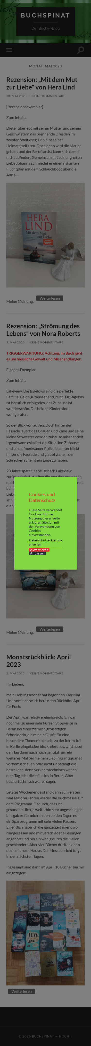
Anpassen (37, 553)
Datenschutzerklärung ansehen (45, 542)
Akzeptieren (39, 550)
